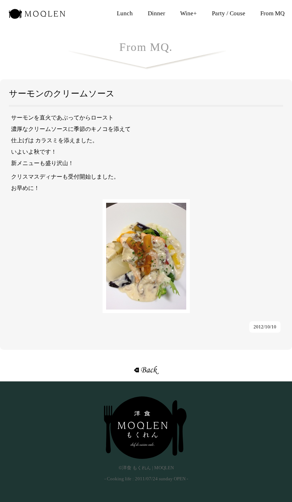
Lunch (125, 13)
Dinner (156, 13)
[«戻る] (146, 370)
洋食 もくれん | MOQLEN (37, 16)
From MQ (272, 13)
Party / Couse (228, 13)
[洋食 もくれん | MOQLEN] (146, 427)
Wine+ (188, 13)
